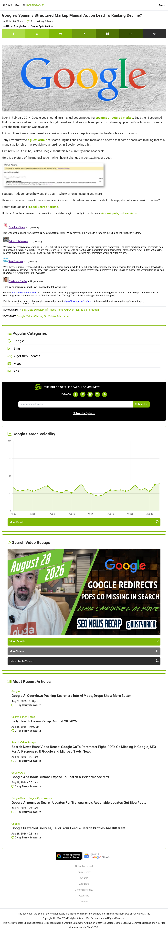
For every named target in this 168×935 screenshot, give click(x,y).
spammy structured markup (114, 117)
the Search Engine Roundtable (50, 913)
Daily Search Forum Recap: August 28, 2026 (44, 721)
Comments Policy (84, 889)
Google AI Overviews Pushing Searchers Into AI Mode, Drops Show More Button (71, 696)
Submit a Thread (84, 866)
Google (15, 691)
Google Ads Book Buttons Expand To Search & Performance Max (60, 777)
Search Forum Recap (23, 716)
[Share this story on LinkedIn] (84, 33)
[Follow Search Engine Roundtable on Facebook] (75, 394)
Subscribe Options (84, 413)
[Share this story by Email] (131, 33)
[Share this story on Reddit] (60, 33)
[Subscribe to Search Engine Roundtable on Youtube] (97, 394)
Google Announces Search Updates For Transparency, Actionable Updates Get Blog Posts (78, 803)
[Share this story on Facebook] (13, 33)
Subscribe (141, 404)
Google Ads (18, 772)
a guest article (37, 140)
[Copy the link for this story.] (154, 33)
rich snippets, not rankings (119, 213)
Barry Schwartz (46, 21)
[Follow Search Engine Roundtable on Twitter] (82, 394)
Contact (84, 901)
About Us (84, 884)
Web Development (95, 918)
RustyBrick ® (74, 918)
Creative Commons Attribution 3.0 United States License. (92, 923)
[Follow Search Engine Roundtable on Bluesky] (90, 394)
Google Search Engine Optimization (33, 26)
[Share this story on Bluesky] (107, 33)
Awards (84, 878)
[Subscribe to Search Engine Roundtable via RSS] (104, 394)
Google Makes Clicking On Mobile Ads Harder (43, 316)
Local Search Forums (43, 207)
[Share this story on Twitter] (37, 33)
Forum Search (84, 872)
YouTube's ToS (90, 927)
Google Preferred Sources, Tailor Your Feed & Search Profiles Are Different (68, 828)
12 (30, 21)
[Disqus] (84, 263)
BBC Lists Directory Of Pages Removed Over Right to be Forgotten (60, 309)
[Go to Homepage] (23, 5)
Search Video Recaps (23, 742)
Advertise (84, 895)
